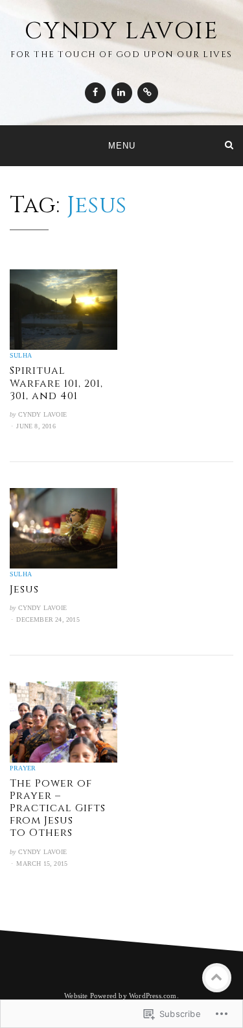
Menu (121, 146)
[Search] (229, 145)
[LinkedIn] (121, 92)
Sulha (21, 355)
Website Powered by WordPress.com (120, 995)
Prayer (23, 768)
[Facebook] (95, 92)
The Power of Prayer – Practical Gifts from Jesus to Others (58, 808)
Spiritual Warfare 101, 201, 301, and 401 (56, 382)
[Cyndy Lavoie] (14, 145)
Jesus (24, 589)
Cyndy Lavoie (122, 31)
